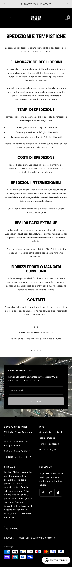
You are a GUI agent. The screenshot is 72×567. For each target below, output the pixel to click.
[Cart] (66, 18)
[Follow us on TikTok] (58, 492)
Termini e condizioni (49, 443)
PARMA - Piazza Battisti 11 (17, 451)
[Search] (11, 18)
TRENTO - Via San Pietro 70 (18, 457)
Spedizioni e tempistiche (51, 432)
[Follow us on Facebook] (43, 492)
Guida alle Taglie (47, 449)
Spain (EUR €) (12, 528)
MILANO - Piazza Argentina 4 (18, 434)
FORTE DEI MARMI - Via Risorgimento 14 (16, 443)
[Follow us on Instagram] (50, 492)
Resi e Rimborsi (47, 437)
